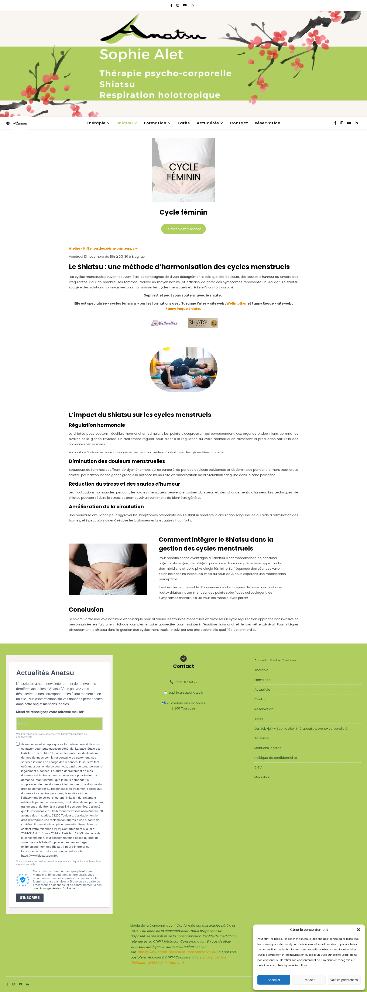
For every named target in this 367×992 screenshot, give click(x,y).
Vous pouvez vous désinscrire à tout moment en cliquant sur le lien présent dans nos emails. (59, 863)
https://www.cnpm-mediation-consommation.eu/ (177, 952)
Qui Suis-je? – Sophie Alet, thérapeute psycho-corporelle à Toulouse (300, 733)
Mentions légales (267, 748)
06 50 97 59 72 (186, 682)
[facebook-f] (171, 5)
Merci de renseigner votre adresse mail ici (49, 712)
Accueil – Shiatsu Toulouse (275, 660)
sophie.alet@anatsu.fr (185, 692)
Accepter (274, 980)
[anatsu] (20, 123)
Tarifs (184, 123)
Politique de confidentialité (275, 757)
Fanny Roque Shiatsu (184, 308)
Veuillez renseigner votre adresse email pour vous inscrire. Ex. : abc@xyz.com (52, 736)
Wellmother (236, 303)
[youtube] (185, 5)
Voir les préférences (344, 980)
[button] (358, 930)
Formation (155, 123)
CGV (258, 767)
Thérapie (96, 123)
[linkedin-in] (192, 5)
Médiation (262, 777)
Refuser (309, 980)
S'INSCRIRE (30, 897)
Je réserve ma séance (183, 229)
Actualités (208, 123)
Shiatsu (125, 123)
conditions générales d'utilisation (54, 888)
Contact (239, 123)
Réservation (268, 123)
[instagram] (178, 5)
